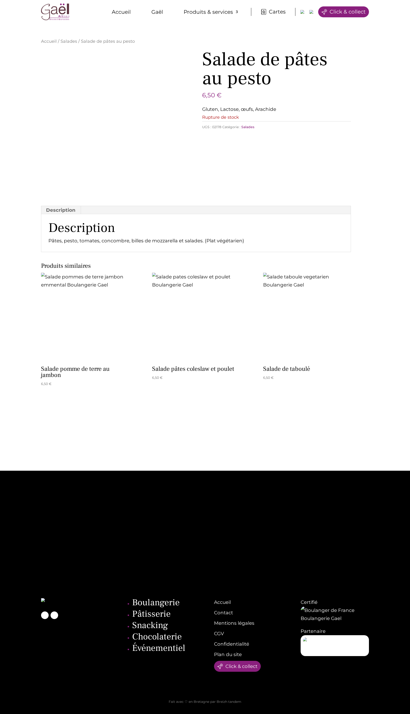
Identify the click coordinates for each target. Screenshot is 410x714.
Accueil (121, 12)
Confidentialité (231, 644)
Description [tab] (60, 210)
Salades (69, 41)
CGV (219, 633)
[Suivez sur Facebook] (45, 615)
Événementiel (158, 648)
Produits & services (208, 12)
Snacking (150, 625)
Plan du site (228, 654)
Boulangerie (156, 602)
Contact (223, 612)
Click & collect (348, 12)
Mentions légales (234, 623)
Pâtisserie (151, 614)
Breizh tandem (229, 702)
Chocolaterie (157, 637)
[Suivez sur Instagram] (54, 615)
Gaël (157, 12)
